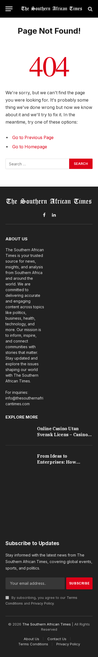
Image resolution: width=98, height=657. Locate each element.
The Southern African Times (46, 624)
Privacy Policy (42, 603)
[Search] (90, 9)
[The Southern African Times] (52, 9)
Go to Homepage (29, 146)
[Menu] (9, 9)
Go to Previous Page (33, 137)
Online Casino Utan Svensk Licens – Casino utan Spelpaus (62, 434)
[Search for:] (37, 164)
